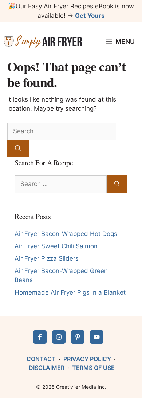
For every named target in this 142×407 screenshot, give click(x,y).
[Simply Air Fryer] (43, 41)
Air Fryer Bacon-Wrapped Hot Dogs (66, 233)
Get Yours (90, 15)
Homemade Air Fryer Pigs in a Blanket (70, 292)
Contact (41, 359)
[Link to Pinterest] (77, 337)
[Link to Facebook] (40, 337)
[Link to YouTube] (96, 337)
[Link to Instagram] (59, 337)
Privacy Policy (87, 359)
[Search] (18, 149)
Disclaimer (46, 367)
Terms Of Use (93, 367)
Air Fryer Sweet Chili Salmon (56, 246)
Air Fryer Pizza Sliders (47, 258)
